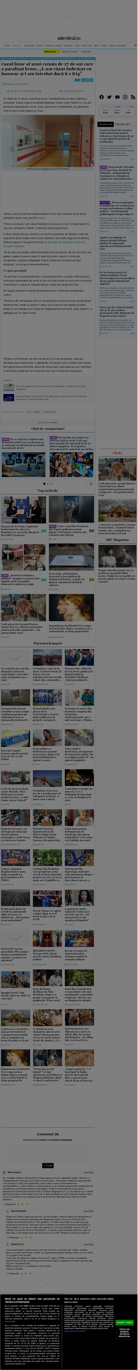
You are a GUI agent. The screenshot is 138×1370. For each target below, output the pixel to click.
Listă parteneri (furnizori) (75, 1331)
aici (23, 1348)
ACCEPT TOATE (124, 1322)
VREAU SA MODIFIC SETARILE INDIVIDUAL (124, 1333)
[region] (69, 1332)
